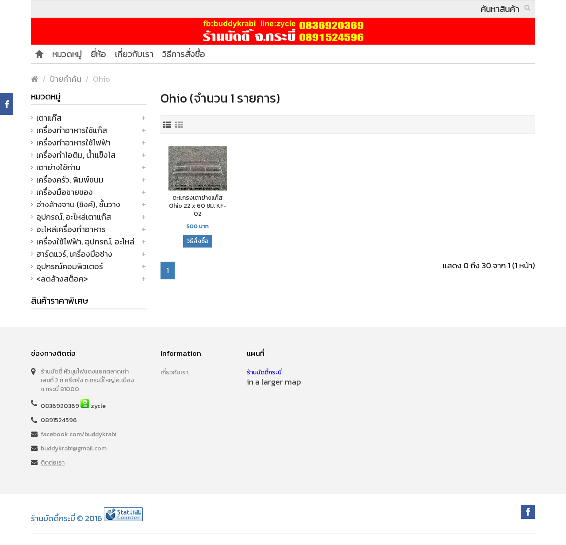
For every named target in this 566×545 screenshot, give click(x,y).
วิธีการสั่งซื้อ (183, 54)
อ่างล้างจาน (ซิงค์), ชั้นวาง (78, 204)
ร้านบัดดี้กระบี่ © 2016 (66, 518)
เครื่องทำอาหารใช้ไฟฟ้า (73, 143)
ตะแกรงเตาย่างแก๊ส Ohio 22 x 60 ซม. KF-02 (197, 206)
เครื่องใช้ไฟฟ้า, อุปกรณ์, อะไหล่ (85, 242)
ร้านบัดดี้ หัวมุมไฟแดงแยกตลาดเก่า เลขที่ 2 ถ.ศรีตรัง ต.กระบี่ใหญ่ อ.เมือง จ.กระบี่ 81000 (87, 380)
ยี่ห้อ (98, 54)
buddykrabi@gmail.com (74, 448)
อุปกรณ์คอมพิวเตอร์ (69, 266)
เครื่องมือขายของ (64, 192)
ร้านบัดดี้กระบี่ (264, 372)
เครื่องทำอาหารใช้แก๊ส (71, 130)
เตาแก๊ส (48, 118)
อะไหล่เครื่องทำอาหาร (71, 229)
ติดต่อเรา (53, 462)
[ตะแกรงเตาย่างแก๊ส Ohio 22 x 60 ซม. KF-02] (198, 169)
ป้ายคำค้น (65, 79)
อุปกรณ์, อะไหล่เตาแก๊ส (73, 217)
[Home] (39, 54)
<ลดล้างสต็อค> (62, 279)
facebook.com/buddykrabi (78, 434)
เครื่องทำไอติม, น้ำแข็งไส (75, 155)
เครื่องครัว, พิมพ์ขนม (69, 180)
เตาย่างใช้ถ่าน (58, 167)
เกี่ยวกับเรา (134, 54)
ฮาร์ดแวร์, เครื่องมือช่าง (74, 254)
